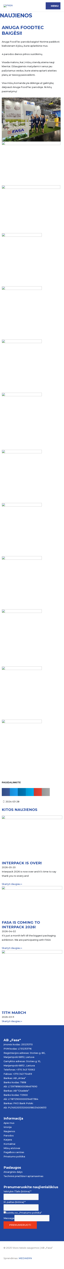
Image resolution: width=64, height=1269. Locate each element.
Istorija (8, 1127)
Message (9, 1218)
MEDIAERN (25, 1258)
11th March (14, 1013)
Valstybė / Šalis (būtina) (17, 1191)
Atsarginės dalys (13, 1172)
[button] (6, 792)
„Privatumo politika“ (30, 1212)
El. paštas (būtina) (14, 1202)
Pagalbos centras (14, 1152)
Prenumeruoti (20, 1224)
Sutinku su (24, 1212)
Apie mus (9, 1123)
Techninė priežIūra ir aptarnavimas (23, 1176)
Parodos (9, 1135)
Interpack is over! (22, 863)
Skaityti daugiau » (12, 884)
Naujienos (9, 1131)
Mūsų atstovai (12, 1148)
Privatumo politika (14, 1156)
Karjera (8, 1139)
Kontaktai (9, 1144)
